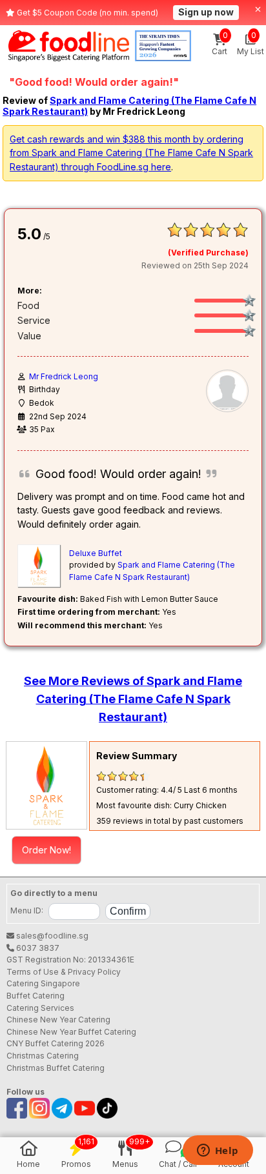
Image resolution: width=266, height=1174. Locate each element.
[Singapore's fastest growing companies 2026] (163, 45)
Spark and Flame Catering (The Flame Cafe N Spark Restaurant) (129, 106)
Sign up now (206, 11)
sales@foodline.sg (51, 935)
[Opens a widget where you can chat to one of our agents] (217, 1151)
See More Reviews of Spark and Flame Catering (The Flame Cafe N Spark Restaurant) (133, 699)
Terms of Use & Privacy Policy (63, 972)
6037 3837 (36, 948)
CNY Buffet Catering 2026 (55, 1043)
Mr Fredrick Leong (63, 376)
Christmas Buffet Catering (55, 1068)
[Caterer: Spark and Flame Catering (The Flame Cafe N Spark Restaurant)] (46, 785)
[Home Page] (68, 45)
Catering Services (40, 1008)
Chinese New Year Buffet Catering (71, 1032)
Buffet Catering (35, 995)
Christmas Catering (42, 1055)
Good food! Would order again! (118, 474)
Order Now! (46, 849)
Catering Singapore (43, 983)
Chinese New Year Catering (58, 1019)
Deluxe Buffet (95, 553)
